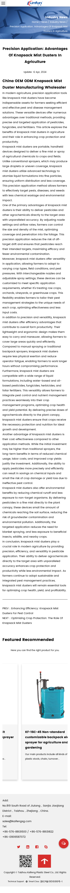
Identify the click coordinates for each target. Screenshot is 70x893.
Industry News (58, 22)
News (44, 22)
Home (35, 22)
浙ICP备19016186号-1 (51, 881)
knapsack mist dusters (22, 98)
